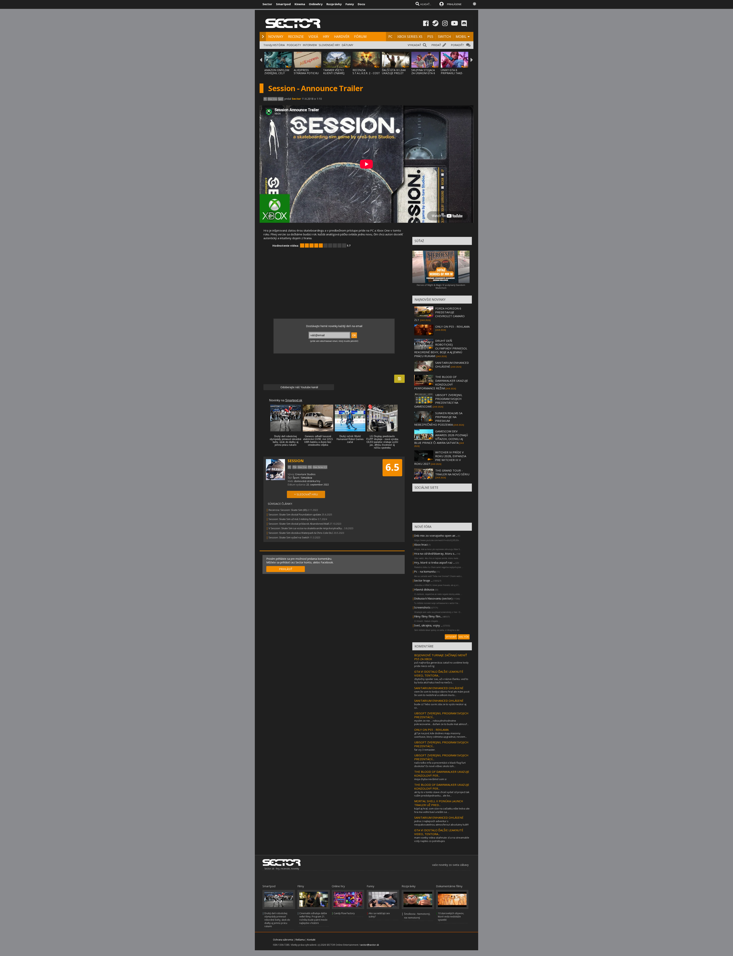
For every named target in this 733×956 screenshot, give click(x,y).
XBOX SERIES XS (409, 36)
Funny (350, 4)
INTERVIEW (310, 45)
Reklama (300, 939)
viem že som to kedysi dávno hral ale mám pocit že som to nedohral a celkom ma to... (441, 693)
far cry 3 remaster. (424, 749)
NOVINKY (275, 36)
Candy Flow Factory (344, 913)
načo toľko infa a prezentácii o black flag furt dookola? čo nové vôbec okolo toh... (440, 764)
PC (390, 36)
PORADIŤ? (457, 45)
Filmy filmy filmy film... (428, 616)
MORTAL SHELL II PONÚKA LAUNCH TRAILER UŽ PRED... (438, 803)
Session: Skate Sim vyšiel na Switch (289, 537)
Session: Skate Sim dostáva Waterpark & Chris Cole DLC (301, 533)
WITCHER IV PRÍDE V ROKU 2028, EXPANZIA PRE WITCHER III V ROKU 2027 (440, 458)
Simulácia (306, 477)
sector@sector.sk (369, 944)
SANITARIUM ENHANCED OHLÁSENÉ (438, 688)
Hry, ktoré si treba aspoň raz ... (434, 562)
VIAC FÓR (464, 636)
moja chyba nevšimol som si (430, 779)
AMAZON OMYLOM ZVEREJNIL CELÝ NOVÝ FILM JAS (276, 73)
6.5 (392, 467)
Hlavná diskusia (424, 589)
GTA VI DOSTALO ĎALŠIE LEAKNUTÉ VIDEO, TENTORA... (438, 673)
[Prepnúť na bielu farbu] (474, 4)
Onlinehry (316, 4)
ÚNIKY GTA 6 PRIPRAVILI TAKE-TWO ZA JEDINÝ (452, 73)
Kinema (300, 4)
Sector (267, 4)
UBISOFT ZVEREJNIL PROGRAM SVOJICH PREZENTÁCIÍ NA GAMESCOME (438, 400)
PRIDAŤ (436, 45)
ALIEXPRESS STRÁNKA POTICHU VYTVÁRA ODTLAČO (306, 73)
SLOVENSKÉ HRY (329, 45)
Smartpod (283, 4)
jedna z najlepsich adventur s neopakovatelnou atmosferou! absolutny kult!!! (441, 822)
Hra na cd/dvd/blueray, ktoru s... (435, 553)
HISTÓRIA (279, 45)
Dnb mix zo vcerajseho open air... (435, 535)
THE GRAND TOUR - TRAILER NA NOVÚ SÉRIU (452, 472)
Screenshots (422, 607)
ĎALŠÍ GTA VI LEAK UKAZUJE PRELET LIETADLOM (394, 73)
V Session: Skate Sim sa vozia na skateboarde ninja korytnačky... (306, 528)
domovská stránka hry (307, 481)
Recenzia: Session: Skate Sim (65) (288, 510)
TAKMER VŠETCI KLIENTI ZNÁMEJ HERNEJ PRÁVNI (333, 73)
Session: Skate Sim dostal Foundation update (295, 514)
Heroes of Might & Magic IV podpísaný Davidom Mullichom (441, 286)
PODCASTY (294, 45)
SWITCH (444, 36)
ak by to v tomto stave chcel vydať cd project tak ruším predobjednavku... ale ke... (441, 793)
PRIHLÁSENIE (454, 4)
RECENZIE (296, 36)
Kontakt (311, 939)
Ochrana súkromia (283, 939)
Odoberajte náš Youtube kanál (299, 387)
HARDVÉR (341, 36)
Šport (296, 477)
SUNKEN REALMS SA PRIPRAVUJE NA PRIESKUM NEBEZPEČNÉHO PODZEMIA (438, 418)
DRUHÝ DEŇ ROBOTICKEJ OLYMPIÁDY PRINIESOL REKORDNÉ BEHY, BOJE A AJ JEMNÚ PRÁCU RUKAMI (440, 348)
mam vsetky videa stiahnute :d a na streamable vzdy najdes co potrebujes (441, 839)
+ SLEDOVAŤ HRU (306, 494)
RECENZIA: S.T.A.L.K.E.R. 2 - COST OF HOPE (366, 73)
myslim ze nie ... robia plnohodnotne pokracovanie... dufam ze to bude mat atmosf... (441, 722)
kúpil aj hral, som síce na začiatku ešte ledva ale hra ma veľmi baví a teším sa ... (442, 810)
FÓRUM (360, 36)
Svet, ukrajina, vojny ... (428, 625)
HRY (326, 36)
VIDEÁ (313, 36)
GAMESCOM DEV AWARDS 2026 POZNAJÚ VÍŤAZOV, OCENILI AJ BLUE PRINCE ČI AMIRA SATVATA (441, 437)
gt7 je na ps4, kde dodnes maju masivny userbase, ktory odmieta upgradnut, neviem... (440, 735)
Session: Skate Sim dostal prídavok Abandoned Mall (299, 523)
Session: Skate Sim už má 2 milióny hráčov (293, 519)
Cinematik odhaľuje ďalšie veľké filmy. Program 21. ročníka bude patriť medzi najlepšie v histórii (313, 918)
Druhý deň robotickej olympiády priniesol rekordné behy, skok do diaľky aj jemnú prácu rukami (277, 920)
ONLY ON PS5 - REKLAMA (452, 326)
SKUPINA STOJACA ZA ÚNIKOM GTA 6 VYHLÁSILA (423, 73)
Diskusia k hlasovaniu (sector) (433, 598)
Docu (361, 4)
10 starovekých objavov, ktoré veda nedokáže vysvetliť (451, 916)
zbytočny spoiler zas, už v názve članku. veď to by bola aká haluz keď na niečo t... (441, 680)
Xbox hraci (421, 544)
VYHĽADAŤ (414, 45)
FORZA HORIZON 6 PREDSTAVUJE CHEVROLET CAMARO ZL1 (439, 314)
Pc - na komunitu (425, 571)
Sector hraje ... (423, 580)
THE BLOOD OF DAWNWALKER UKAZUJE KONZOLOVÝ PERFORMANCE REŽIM (441, 382)
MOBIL (461, 36)
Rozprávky (334, 4)
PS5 (430, 36)
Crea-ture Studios (305, 474)
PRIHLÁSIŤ (285, 569)
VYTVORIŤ (451, 636)
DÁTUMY (347, 45)
